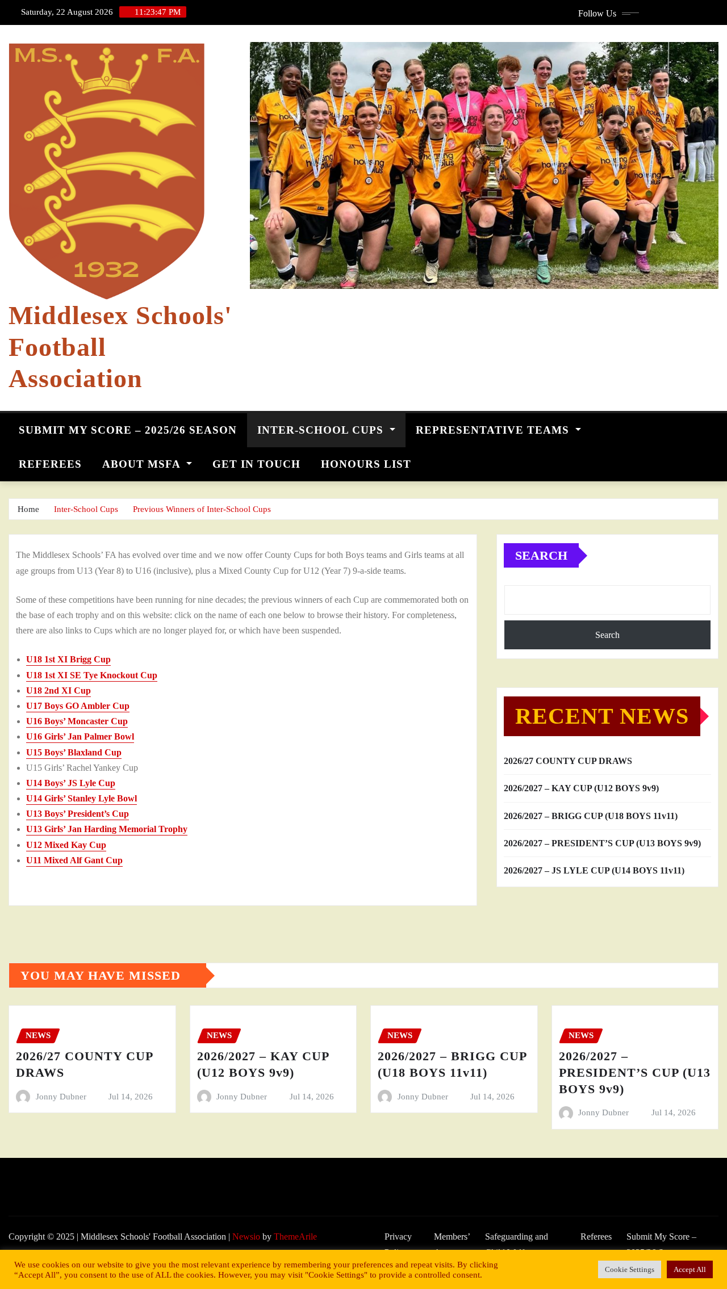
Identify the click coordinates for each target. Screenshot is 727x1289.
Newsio (246, 1236)
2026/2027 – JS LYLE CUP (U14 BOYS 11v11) (594, 870)
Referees (50, 464)
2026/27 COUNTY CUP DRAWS (568, 761)
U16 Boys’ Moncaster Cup (77, 721)
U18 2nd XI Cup (58, 690)
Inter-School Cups (322, 430)
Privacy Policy (398, 1245)
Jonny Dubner (61, 1096)
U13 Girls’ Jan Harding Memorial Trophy (106, 829)
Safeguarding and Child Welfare (516, 1245)
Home (28, 509)
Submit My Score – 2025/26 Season (128, 430)
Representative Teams (494, 430)
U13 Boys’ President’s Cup (77, 813)
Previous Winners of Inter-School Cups (202, 509)
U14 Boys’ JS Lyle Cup (70, 783)
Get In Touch (256, 464)
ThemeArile (295, 1236)
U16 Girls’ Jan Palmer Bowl (80, 736)
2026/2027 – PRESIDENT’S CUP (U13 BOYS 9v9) (602, 843)
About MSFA (142, 464)
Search (541, 555)
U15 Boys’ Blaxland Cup (74, 752)
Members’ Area (452, 1245)
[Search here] (715, 427)
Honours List (366, 464)
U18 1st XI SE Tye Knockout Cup (91, 675)
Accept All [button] (690, 1269)
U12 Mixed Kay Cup (66, 845)
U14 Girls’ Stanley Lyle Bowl (81, 798)
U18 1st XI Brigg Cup (68, 659)
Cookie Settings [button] (629, 1269)
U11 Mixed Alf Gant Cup (74, 860)
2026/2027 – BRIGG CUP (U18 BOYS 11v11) (591, 816)
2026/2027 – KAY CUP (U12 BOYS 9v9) (581, 788)
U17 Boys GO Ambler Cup (77, 706)
